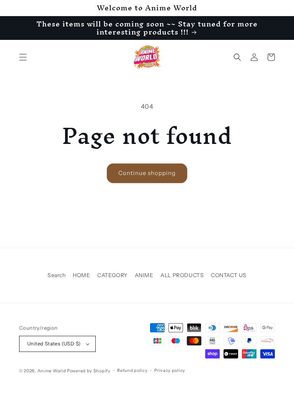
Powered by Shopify (89, 370)
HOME (81, 275)
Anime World (52, 370)
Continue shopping (147, 173)
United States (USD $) (53, 343)
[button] (23, 57)
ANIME (144, 275)
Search (56, 275)
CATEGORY (112, 275)
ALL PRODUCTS (182, 275)
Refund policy (132, 370)
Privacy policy (169, 370)
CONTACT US (229, 275)
